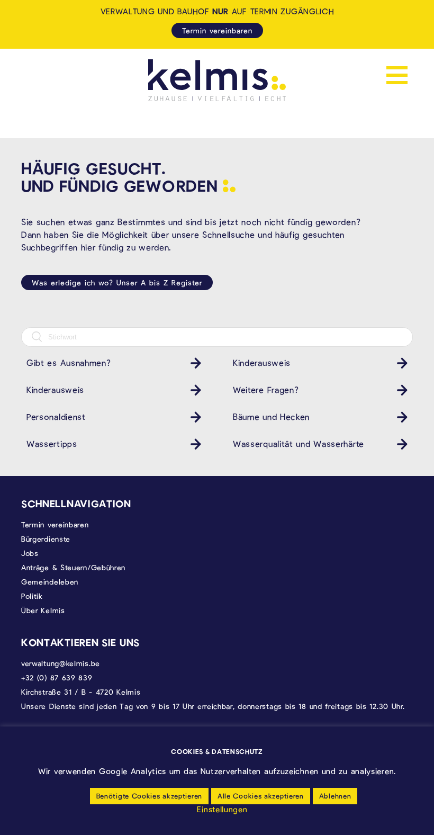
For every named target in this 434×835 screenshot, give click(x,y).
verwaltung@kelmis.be (60, 663)
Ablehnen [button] (335, 796)
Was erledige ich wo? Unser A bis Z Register (117, 282)
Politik (32, 595)
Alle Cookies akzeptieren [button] (261, 796)
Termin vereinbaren (217, 30)
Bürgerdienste (45, 538)
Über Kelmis (43, 610)
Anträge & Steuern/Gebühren (73, 567)
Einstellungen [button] (222, 809)
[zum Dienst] (193, 363)
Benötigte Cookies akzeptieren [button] (149, 796)
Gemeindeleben (49, 581)
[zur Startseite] (217, 80)
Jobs (30, 553)
